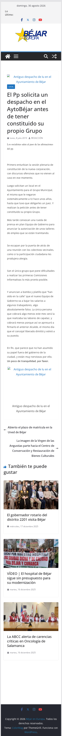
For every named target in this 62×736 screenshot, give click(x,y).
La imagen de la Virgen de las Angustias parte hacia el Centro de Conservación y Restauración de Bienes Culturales (31, 448)
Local (11, 86)
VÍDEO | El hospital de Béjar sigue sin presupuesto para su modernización (29, 578)
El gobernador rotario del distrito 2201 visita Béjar (27, 517)
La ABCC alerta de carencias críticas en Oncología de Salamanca (29, 641)
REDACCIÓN (37, 138)
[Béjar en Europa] (8, 56)
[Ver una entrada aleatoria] (54, 56)
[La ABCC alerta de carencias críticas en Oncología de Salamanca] (31, 605)
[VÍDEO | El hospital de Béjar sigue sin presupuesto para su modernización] (31, 541)
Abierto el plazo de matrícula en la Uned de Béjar (30, 429)
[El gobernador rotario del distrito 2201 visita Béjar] (31, 483)
